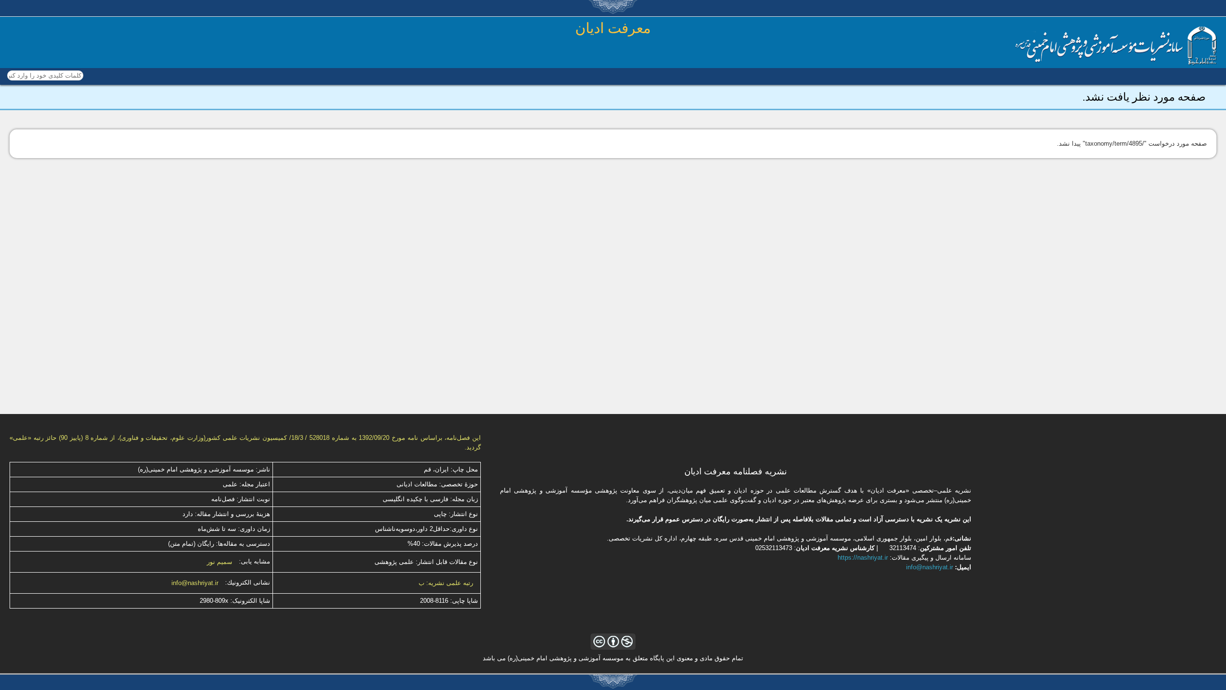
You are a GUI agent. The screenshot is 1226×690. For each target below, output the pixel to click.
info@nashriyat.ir (194, 582)
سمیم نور (219, 561)
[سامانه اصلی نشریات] (1115, 63)
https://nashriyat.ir (863, 557)
